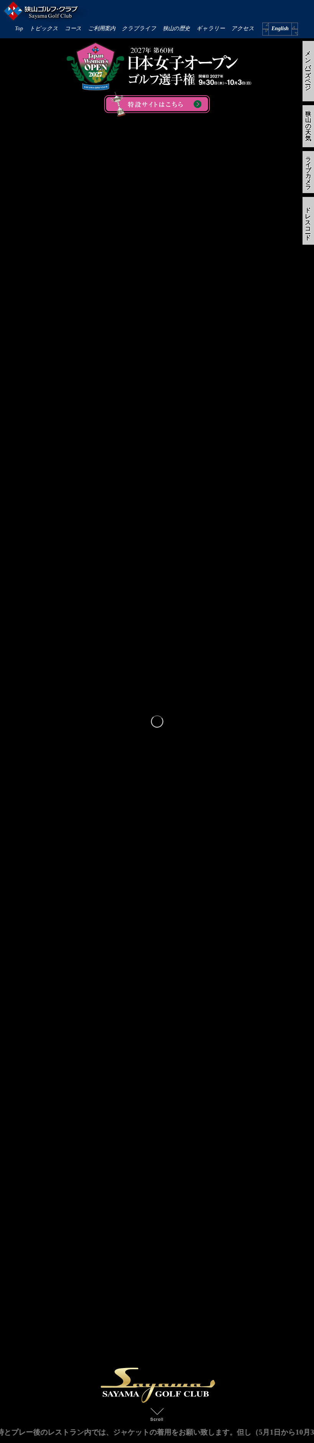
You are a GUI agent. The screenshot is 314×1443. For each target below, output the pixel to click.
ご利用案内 (101, 28)
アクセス (242, 28)
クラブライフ (139, 28)
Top (19, 28)
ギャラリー (210, 28)
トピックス (43, 28)
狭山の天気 (308, 125)
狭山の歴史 (176, 28)
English (280, 28)
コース (73, 28)
